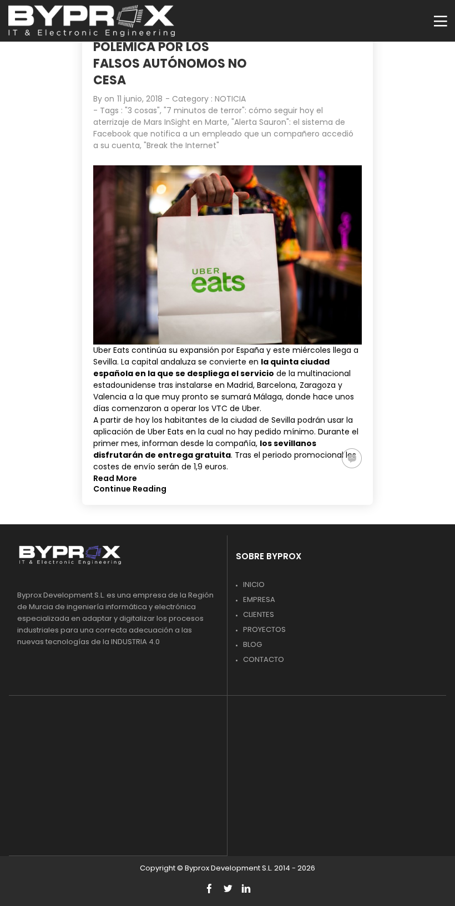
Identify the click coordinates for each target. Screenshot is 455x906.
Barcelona (276, 385)
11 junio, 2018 (140, 98)
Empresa (259, 599)
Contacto (263, 659)
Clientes (258, 614)
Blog (252, 644)
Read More (115, 478)
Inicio (254, 584)
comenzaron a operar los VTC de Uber (186, 408)
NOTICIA (230, 98)
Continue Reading (129, 488)
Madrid (240, 385)
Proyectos (264, 629)
